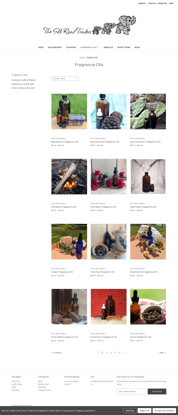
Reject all (144, 410)
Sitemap (15, 390)
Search (141, 3)
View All (67, 384)
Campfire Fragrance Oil (63, 206)
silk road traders (71, 381)
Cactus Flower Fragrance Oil (145, 141)
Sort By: (56, 78)
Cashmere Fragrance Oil (143, 206)
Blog (137, 47)
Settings (130, 410)
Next (162, 352)
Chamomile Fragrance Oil (144, 272)
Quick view (67, 109)
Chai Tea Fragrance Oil (102, 272)
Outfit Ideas (123, 47)
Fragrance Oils (88, 47)
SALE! (41, 47)
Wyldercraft (55, 47)
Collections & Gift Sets (23, 84)
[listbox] (69, 78)
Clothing (71, 47)
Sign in (152, 3)
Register (162, 3)
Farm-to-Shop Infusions (23, 88)
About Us (108, 47)
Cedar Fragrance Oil (62, 272)
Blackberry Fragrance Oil (64, 141)
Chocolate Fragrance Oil (64, 337)
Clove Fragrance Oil (140, 337)
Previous (57, 352)
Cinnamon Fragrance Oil (103, 337)
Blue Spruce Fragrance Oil (104, 141)
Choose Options (69, 114)
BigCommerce (26, 405)
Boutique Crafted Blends (23, 80)
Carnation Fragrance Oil (103, 206)
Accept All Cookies (164, 410)
